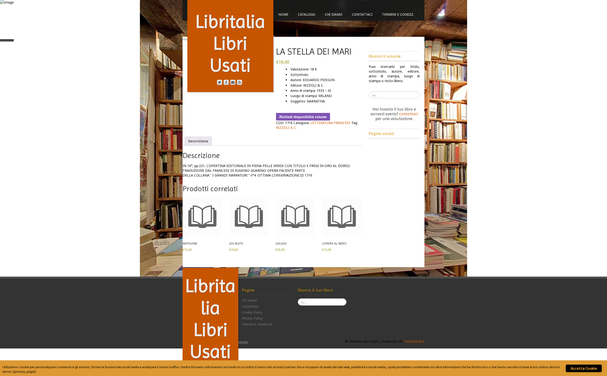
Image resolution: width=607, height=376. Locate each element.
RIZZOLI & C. (286, 127)
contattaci (408, 113)
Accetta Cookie (583, 368)
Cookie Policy (252, 312)
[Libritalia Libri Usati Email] (232, 82)
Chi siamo (333, 14)
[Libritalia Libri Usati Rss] (239, 82)
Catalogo (306, 14)
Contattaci (362, 14)
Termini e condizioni (257, 324)
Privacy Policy (252, 318)
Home (283, 14)
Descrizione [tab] (198, 141)
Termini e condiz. (398, 14)
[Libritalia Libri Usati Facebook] (226, 82)
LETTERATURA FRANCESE (330, 123)
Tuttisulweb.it (414, 341)
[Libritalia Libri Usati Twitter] (219, 82)
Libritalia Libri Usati (230, 43)
